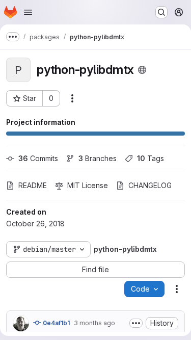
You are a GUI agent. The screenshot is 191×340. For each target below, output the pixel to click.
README (32, 185)
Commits (38, 158)
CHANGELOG (150, 185)
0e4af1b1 (55, 323)
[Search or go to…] (161, 12)
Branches (97, 158)
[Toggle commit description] (136, 323)
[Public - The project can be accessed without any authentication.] (142, 70)
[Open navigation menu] (28, 12)
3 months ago (94, 323)
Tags (150, 158)
